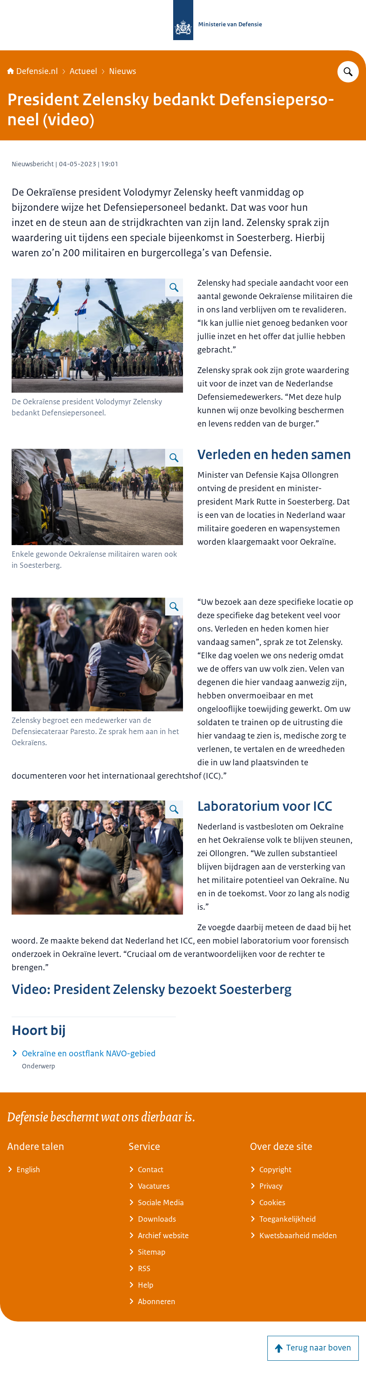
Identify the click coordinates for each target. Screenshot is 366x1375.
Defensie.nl (37, 71)
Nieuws (122, 71)
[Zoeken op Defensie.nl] (348, 71)
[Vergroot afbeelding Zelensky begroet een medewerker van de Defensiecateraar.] (174, 607)
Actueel (83, 71)
